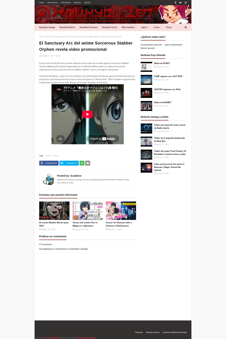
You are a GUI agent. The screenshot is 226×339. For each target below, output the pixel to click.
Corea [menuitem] (156, 27)
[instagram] (185, 2)
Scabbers (45, 56)
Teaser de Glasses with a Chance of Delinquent (119, 224)
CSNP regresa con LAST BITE (168, 76)
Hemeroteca (52, 3)
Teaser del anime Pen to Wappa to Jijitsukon (85, 224)
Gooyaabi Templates (86, 338)
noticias (48, 37)
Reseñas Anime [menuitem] (67, 27)
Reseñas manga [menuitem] (47, 27)
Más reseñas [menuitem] (128, 27)
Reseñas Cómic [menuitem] (109, 27)
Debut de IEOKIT (162, 63)
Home (41, 3)
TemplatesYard (52, 338)
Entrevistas (66, 3)
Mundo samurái (148, 48)
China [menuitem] (169, 27)
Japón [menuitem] (144, 27)
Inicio (41, 37)
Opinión (87, 3)
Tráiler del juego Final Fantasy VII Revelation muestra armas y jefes (170, 152)
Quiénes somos (153, 332)
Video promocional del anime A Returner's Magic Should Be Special (169, 167)
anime (48, 156)
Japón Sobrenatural (173, 45)
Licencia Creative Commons (175, 332)
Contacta (139, 332)
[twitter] (180, 2)
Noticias (77, 3)
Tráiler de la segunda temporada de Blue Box (169, 139)
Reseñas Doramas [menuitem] (88, 27)
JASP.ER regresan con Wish (167, 89)
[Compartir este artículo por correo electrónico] (87, 163)
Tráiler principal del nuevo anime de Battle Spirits (170, 126)
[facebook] (175, 2)
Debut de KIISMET (162, 102)
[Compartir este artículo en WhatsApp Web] (81, 163)
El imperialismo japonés (151, 45)
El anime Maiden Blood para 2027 (54, 224)
